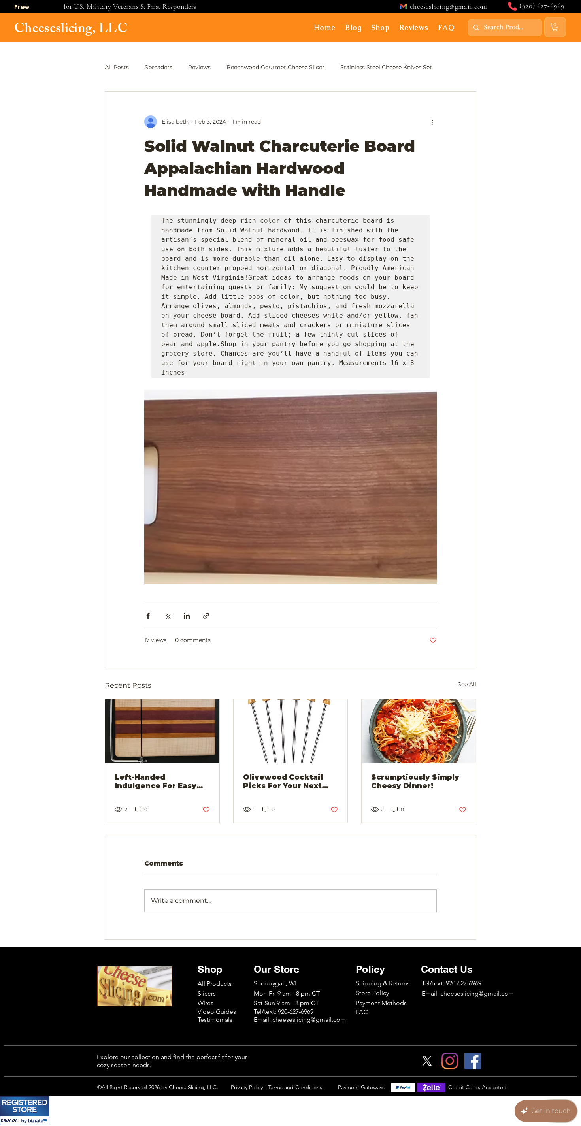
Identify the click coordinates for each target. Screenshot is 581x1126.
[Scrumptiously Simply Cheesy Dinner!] (419, 731)
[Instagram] (449, 1061)
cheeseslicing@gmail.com (448, 6)
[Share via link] (206, 615)
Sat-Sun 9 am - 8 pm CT (286, 1003)
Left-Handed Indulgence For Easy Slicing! (155, 781)
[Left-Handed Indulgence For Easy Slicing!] (162, 731)
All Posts (117, 67)
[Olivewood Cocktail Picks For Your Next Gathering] (291, 731)
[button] (353, 27)
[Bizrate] (38, 1120)
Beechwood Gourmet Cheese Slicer (275, 67)
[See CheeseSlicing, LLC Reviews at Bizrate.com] (24, 1110)
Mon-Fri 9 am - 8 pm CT (287, 993)
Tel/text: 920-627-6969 (451, 983)
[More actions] (432, 121)
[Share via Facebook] (148, 615)
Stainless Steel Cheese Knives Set (386, 67)
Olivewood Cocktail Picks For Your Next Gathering (283, 781)
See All (467, 684)
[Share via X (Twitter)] (167, 615)
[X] (427, 1061)
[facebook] (472, 1061)
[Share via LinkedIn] (187, 615)
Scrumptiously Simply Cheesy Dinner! (415, 781)
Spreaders (158, 67)
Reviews (199, 67)
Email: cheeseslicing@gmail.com (468, 993)
